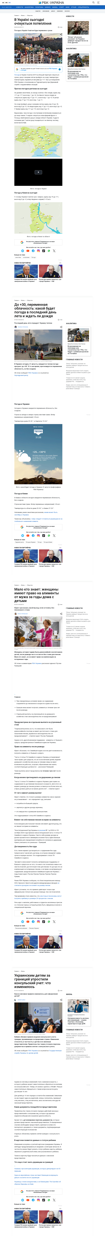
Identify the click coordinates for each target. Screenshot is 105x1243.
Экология (67, 11)
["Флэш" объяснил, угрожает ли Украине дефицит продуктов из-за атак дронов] (78, 28)
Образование (46, 11)
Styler (73, 7)
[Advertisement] (38, 389)
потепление (26, 257)
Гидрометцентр (19, 542)
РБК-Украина (33, 373)
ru (10, 2)
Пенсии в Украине (34, 928)
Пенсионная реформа (21, 928)
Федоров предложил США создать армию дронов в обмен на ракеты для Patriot (78, 372)
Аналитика (29, 7)
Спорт (61, 7)
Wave (67, 7)
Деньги (53, 11)
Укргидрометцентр (21, 375)
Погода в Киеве (48, 542)
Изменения (60, 11)
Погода (17, 75)
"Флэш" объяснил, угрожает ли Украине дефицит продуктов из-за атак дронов (78, 39)
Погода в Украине (31, 542)
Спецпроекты (83, 7)
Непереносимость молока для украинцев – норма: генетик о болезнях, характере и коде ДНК (78, 1021)
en (6, 2)
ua (3, 2)
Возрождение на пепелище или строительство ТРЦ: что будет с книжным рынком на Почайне (78, 74)
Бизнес (48, 7)
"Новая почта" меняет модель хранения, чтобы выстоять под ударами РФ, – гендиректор (76, 379)
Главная (16, 15)
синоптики (18, 257)
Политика (39, 7)
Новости (19, 7)
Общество (37, 11)
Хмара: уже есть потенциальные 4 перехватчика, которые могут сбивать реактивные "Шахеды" (78, 386)
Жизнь (55, 7)
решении (42, 830)
